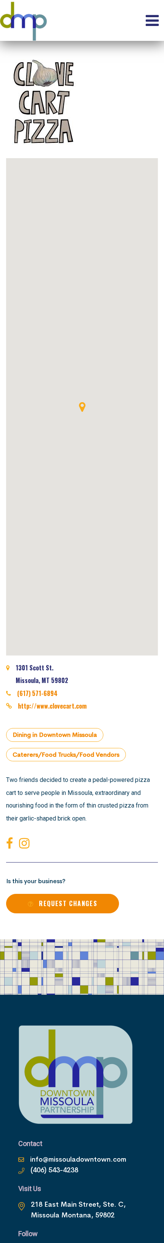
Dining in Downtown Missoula (55, 735)
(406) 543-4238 (54, 1170)
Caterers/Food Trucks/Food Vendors (66, 755)
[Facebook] (11, 843)
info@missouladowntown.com (78, 1159)
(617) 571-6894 (37, 693)
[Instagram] (25, 843)
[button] (82, 407)
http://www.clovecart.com (52, 706)
